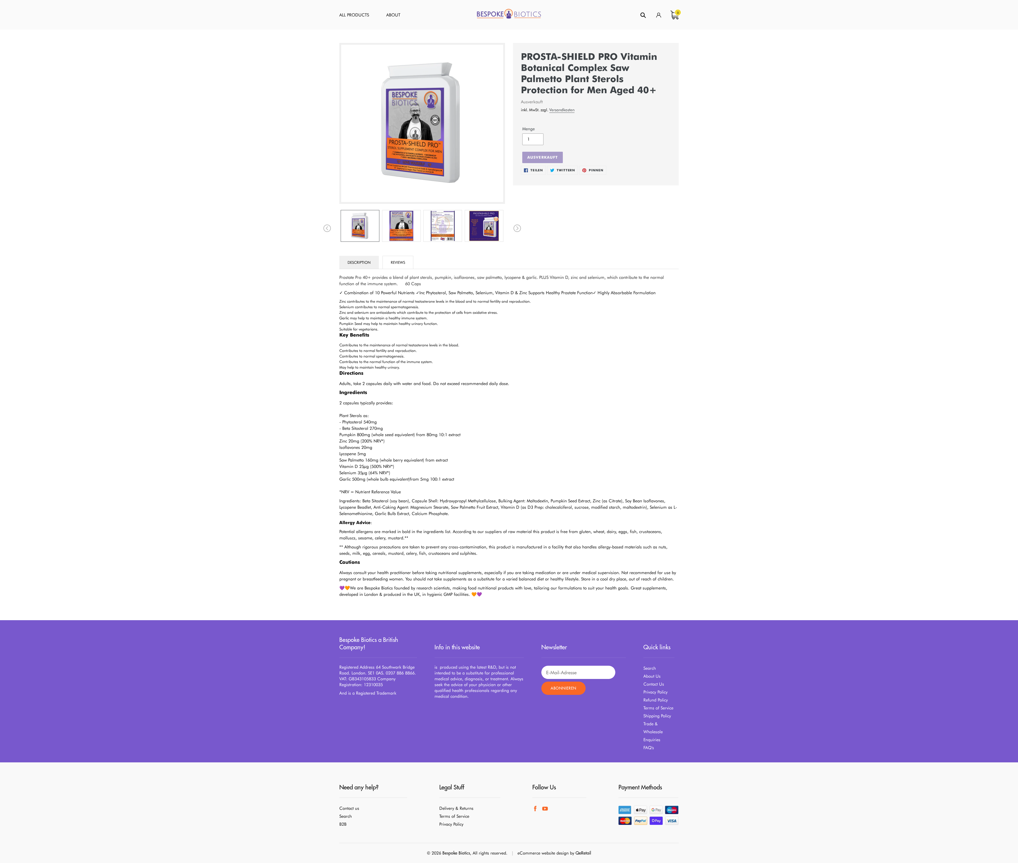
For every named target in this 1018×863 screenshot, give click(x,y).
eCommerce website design (543, 853)
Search (649, 668)
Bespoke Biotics (456, 853)
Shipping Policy (657, 715)
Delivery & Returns (456, 808)
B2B (342, 824)
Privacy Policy (655, 692)
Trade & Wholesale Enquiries (653, 731)
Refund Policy (655, 700)
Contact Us (653, 684)
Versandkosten (561, 110)
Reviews (398, 262)
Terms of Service (658, 707)
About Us (652, 676)
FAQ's (648, 747)
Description (359, 262)
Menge (528, 128)
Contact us (349, 808)
